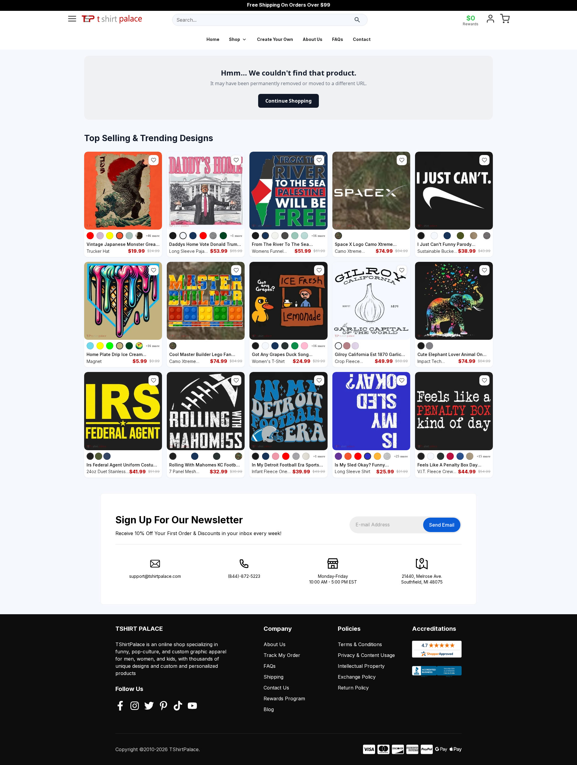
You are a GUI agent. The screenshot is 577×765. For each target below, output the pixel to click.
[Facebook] (120, 706)
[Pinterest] (163, 706)
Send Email (441, 525)
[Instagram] (134, 706)
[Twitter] (149, 706)
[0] (505, 19)
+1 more (236, 235)
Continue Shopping (288, 101)
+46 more (153, 235)
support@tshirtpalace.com (155, 576)
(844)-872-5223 (244, 576)
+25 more (401, 456)
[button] (153, 160)
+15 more (483, 456)
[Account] (490, 19)
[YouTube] (192, 706)
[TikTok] (178, 706)
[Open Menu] (72, 19)
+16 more (318, 235)
